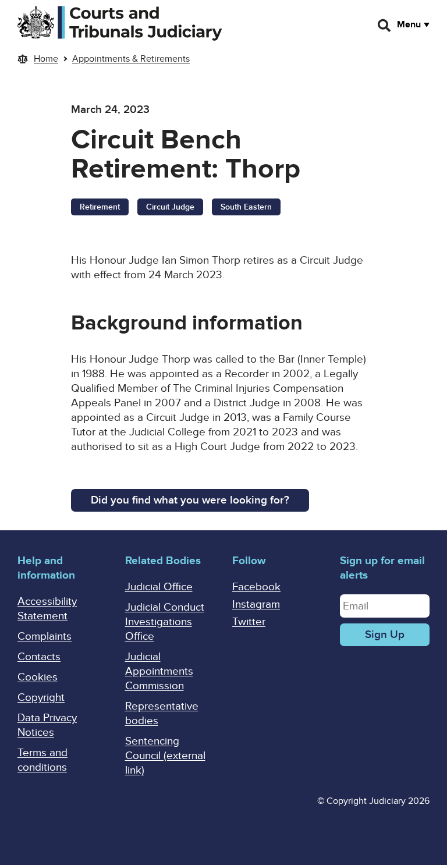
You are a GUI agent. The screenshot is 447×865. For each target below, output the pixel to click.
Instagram (256, 604)
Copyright (41, 697)
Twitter (248, 622)
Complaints (44, 636)
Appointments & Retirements (131, 59)
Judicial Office (159, 587)
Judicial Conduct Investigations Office (164, 622)
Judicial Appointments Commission (159, 671)
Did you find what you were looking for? (190, 500)
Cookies (37, 677)
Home (46, 59)
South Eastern (246, 207)
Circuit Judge (170, 207)
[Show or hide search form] (385, 26)
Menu (409, 24)
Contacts (39, 657)
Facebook (256, 587)
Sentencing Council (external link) (165, 756)
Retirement (100, 207)
